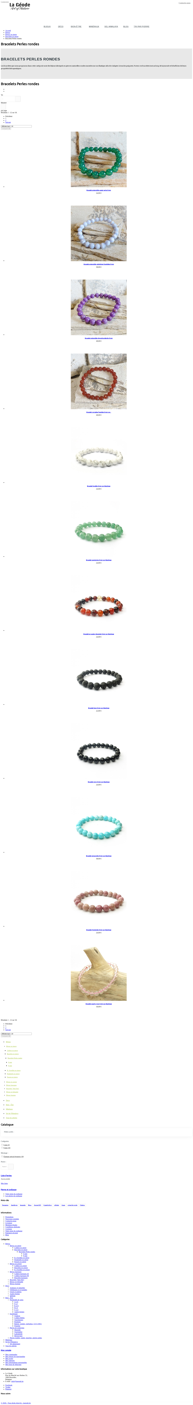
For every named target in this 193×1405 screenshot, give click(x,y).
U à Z (16, 1310)
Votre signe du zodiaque (13, 1194)
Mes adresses (10, 1361)
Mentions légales (11, 1225)
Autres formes (15, 1294)
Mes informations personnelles (16, 1363)
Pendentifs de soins (16, 1300)
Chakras (17, 1316)
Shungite (17, 1330)
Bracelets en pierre (13, 1054)
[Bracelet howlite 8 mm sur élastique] (98, 455)
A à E (16, 1302)
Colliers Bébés (19, 1318)
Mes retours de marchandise (15, 1356)
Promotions (9, 1217)
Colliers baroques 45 (21, 1274)
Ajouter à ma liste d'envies (99, 199)
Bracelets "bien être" (12, 1088)
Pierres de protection (17, 1328)
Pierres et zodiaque (8, 1190)
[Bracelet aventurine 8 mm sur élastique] (98, 529)
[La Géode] (20, 11)
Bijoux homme (11, 1095)
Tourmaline (18, 1332)
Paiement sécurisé (11, 1233)
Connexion (5, 2)
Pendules (17, 1322)
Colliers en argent (20, 1266)
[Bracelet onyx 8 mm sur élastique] (98, 751)
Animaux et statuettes (17, 1288)
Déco (61, 26)
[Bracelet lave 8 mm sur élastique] (98, 677)
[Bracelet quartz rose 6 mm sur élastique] (98, 973)
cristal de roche (72, 1205)
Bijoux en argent (11, 1082)
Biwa (29, 1205)
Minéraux (94, 26)
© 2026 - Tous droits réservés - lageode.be (16, 1403)
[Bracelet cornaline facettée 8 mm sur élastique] (98, 382)
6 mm (10, 1062)
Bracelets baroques (21, 1278)
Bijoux (47, 26)
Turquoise (5, 1205)
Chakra (82, 1205)
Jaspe (63, 1205)
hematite (23, 1205)
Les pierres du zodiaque (13, 1196)
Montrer (4, 103)
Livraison (8, 1223)
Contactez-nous (184, 3)
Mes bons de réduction (13, 1365)
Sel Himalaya (111, 26)
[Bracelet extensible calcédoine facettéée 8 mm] (98, 234)
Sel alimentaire (15, 1344)
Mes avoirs (9, 1358)
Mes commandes (11, 1354)
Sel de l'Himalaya (12, 1113)
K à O (16, 1306)
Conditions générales (12, 1227)
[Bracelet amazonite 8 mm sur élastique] (98, 825)
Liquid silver (48, 1205)
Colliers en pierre (12, 1050)
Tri (2, 95)
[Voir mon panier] (191, 15)
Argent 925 (37, 1205)
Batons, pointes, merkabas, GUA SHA (28, 1324)
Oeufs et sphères (15, 1292)
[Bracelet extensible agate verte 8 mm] (98, 160)
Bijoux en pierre (11, 1046)
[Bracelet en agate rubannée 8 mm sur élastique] (98, 603)
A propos (8, 1229)
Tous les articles (11, 1118)
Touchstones (18, 1320)
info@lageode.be (17, 1381)
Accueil (8, 30)
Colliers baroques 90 (21, 1276)
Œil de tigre (18, 1336)
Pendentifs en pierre (13, 1074)
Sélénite (12, 1296)
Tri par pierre (141, 26)
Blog (126, 26)
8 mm (10, 1066)
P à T (16, 1308)
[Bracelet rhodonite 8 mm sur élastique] (98, 899)
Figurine (17, 1326)
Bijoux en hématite (12, 1092)
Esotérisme (14, 1314)
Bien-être (76, 26)
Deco (8, 1100)
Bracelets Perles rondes (15, 1058)
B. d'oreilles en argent (22, 1270)
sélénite (56, 1205)
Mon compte (6, 1350)
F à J (16, 1304)
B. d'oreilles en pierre (14, 1070)
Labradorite (18, 1334)
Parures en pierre (12, 1077)
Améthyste (14, 1205)
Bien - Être (10, 1105)
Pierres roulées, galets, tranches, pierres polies (26, 1338)
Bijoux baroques (11, 1085)
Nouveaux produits (12, 1219)
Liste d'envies (6, 1176)
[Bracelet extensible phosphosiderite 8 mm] (98, 308)
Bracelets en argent (21, 1268)
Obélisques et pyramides (18, 1290)
